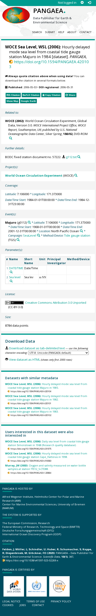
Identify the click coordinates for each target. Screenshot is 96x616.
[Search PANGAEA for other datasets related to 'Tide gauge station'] (18, 239)
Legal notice (11, 601)
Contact (85, 32)
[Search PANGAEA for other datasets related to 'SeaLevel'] (38, 235)
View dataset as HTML (24, 359)
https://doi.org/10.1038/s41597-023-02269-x (32, 560)
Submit (50, 32)
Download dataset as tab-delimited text (37, 348)
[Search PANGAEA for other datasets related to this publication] (10, 138)
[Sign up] (82, 2)
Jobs (23, 605)
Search (37, 32)
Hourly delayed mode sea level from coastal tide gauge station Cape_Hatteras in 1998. (46, 455)
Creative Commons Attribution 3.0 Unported (55, 302)
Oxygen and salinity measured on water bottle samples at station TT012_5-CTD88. (45, 467)
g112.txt (71, 157)
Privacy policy (61, 601)
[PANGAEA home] (16, 11)
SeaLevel (29, 235)
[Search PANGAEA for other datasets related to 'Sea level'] (11, 281)
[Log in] (89, 2)
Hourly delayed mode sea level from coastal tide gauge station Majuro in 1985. (46, 385)
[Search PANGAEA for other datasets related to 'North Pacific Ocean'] (81, 230)
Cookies (8, 605)
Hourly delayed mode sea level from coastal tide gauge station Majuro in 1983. (46, 409)
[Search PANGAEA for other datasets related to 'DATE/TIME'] (11, 272)
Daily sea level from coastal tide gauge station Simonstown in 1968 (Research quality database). (47, 443)
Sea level (15, 277)
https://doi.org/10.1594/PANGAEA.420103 (49, 64)
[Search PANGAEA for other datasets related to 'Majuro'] (29, 222)
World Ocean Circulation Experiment (33, 175)
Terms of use (35, 601)
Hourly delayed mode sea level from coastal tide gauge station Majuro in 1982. (46, 397)
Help (61, 32)
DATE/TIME (16, 268)
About (71, 32)
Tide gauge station (77, 235)
